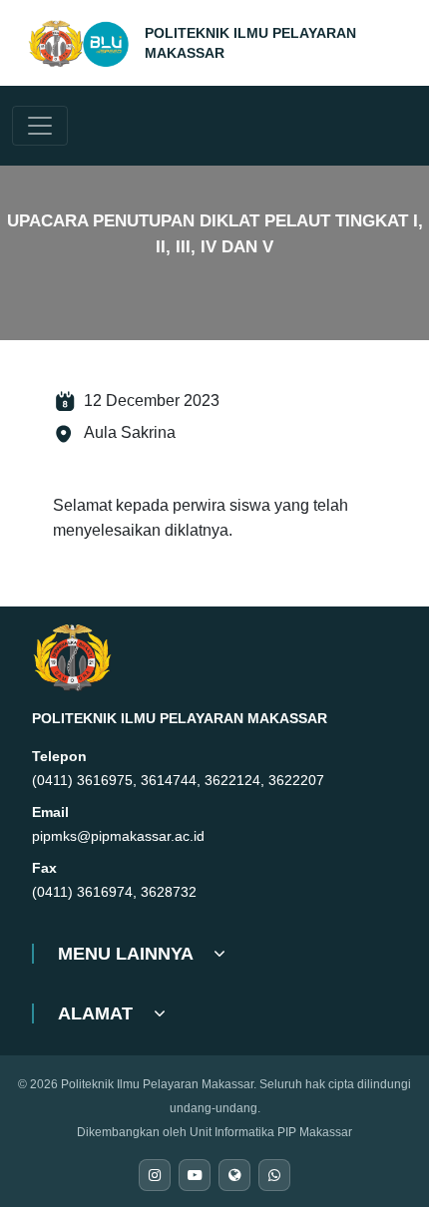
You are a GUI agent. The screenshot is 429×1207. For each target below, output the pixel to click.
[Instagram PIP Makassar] (155, 1175)
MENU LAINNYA (128, 954)
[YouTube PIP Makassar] (195, 1175)
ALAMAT (98, 1013)
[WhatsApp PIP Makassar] (274, 1175)
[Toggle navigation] (40, 126)
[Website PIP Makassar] (234, 1175)
